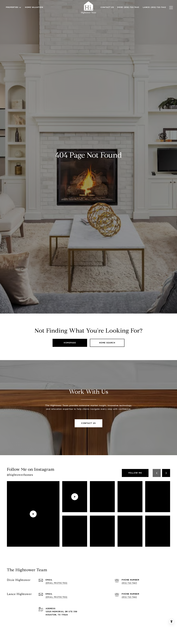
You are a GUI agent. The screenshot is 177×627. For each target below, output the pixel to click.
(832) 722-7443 (129, 583)
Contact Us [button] (88, 423)
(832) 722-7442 (129, 597)
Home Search (107, 343)
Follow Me (135, 473)
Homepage (70, 343)
